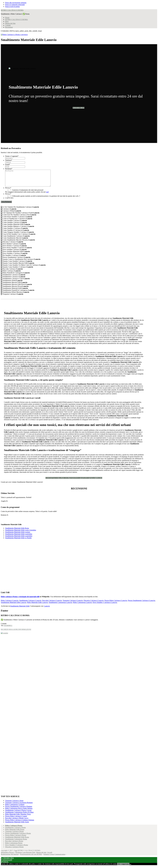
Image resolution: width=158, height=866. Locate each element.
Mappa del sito (41, 852)
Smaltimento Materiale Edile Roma (17, 528)
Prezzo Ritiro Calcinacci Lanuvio (115, 600)
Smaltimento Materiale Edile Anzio (17, 822)
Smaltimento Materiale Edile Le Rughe (18, 538)
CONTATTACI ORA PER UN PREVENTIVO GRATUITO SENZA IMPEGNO (73, 478)
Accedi (49, 852)
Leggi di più (125, 864)
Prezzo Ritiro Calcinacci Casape (16, 816)
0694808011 (8, 625)
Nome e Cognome (11, 156)
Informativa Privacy (7, 852)
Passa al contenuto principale (15, 4)
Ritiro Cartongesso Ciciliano (14, 804)
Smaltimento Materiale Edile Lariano (17, 532)
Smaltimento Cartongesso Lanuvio (60, 602)
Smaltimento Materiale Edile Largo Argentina (20, 530)
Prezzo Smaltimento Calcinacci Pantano (18, 806)
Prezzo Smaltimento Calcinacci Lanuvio (141, 600)
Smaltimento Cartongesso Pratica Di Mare (19, 812)
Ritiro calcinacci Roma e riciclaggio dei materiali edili (20, 597)
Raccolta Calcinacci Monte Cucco (16, 818)
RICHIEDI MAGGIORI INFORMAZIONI (16, 629)
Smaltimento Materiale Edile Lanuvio (13, 602)
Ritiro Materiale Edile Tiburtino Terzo (18, 814)
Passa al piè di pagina (12, 6)
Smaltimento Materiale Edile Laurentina (18, 534)
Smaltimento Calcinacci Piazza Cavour (18, 810)
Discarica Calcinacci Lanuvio (94, 600)
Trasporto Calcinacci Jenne (14, 801)
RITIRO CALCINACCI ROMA (12, 10)
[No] (130, 864)
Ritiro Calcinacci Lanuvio (9, 600)
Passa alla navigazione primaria (15, 3)
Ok (119, 864)
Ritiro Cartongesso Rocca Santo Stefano (18, 808)
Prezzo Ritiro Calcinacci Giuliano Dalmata (19, 820)
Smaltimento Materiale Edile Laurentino (18, 536)
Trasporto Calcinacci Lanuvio (73, 600)
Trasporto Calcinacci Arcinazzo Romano (19, 802)
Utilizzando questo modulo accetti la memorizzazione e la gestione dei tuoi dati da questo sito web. (46, 196)
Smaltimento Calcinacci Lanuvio (30, 600)
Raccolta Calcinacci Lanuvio (52, 600)
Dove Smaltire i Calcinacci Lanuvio (105, 602)
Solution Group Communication (54, 854)
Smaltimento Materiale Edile (19, 606)
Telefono (8, 160)
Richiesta (8, 169)
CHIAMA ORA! (78, 108)
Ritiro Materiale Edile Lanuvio (37, 602)
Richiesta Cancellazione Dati (25, 852)
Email (7, 164)
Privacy (8, 188)
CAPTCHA (9, 198)
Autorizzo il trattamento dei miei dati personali (27, 190)
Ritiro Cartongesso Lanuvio (82, 602)
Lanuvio (47, 606)
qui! (47, 192)
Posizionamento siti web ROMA (31, 854)
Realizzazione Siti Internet (10, 854)
